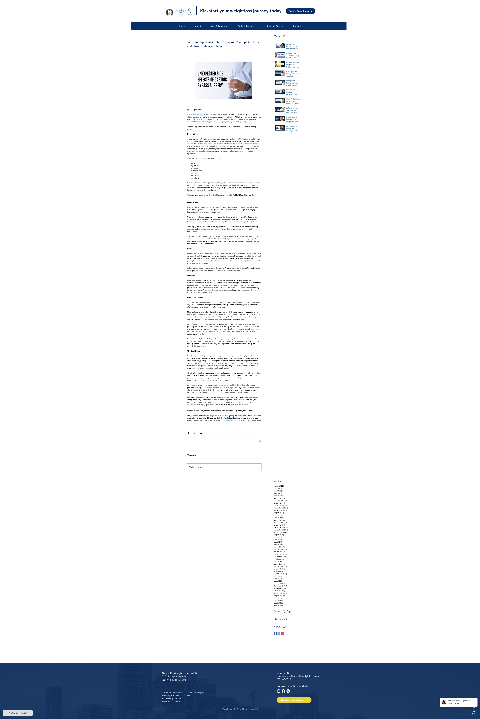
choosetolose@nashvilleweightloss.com (298, 676)
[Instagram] (288, 691)
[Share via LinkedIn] (201, 433)
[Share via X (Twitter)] (194, 433)
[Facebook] (283, 691)
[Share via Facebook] (188, 433)
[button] (247, 26)
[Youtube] (278, 691)
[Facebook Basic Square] (275, 633)
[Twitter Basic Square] (279, 633)
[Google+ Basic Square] (282, 633)
